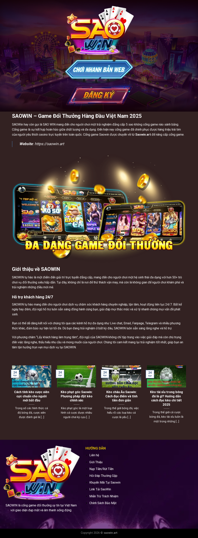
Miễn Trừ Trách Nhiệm (103, 496)
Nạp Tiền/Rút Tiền (101, 469)
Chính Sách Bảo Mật (102, 503)
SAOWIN (18, 277)
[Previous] (11, 399)
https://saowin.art (49, 144)
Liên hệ (94, 455)
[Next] (187, 399)
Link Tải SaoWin (100, 489)
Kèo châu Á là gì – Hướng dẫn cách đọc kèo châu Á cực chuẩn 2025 (32, 398)
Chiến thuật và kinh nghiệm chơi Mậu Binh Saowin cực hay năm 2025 (121, 398)
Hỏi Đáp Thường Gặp (103, 476)
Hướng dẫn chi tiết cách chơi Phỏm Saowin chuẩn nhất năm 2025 (166, 396)
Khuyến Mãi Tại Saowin (104, 482)
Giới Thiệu (95, 462)
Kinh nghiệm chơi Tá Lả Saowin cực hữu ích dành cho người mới (76, 396)
